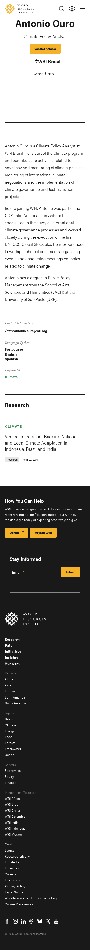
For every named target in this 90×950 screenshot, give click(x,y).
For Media (12, 861)
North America (15, 702)
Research (12, 639)
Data (8, 645)
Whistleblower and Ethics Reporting (31, 897)
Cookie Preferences (19, 903)
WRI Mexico (13, 834)
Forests (10, 742)
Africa (9, 679)
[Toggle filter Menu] (72, 8)
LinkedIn (23, 921)
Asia (8, 685)
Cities (9, 718)
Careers (10, 874)
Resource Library (17, 856)
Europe (10, 691)
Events (9, 850)
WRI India (12, 822)
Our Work (12, 663)
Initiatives (13, 651)
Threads (31, 921)
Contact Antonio (45, 48)
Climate (11, 376)
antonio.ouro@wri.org (30, 330)
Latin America (15, 697)
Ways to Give (43, 532)
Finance (11, 782)
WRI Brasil (49, 61)
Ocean (9, 754)
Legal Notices (15, 891)
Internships (13, 880)
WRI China (12, 810)
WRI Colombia (15, 816)
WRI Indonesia (15, 828)
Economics (13, 770)
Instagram (15, 921)
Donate (14, 532)
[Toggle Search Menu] (61, 8)
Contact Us (13, 844)
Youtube (56, 921)
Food (8, 736)
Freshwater (13, 748)
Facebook (7, 921)
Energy (10, 730)
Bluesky (39, 921)
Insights (11, 657)
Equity (9, 776)
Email (17, 572)
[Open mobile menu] (82, 8)
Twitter (48, 921)
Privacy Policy (15, 886)
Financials (12, 868)
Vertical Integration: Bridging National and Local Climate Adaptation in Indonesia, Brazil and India (41, 442)
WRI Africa (12, 798)
